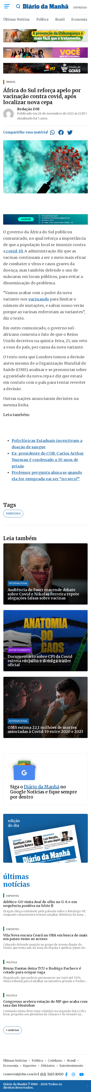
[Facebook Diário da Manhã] (66, 1074)
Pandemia (13, 513)
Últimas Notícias (16, 19)
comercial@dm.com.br (20, 1074)
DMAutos (48, 1066)
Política (42, 19)
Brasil (60, 19)
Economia (79, 19)
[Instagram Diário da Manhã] (73, 1074)
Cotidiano (55, 1060)
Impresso (80, 7)
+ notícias (12, 1030)
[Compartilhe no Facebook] (61, 132)
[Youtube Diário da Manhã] (81, 1074)
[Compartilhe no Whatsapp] (52, 132)
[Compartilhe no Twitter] (70, 132)
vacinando (38, 299)
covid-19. (14, 251)
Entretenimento (71, 1066)
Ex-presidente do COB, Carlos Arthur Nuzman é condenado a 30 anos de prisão (48, 460)
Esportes (29, 1066)
